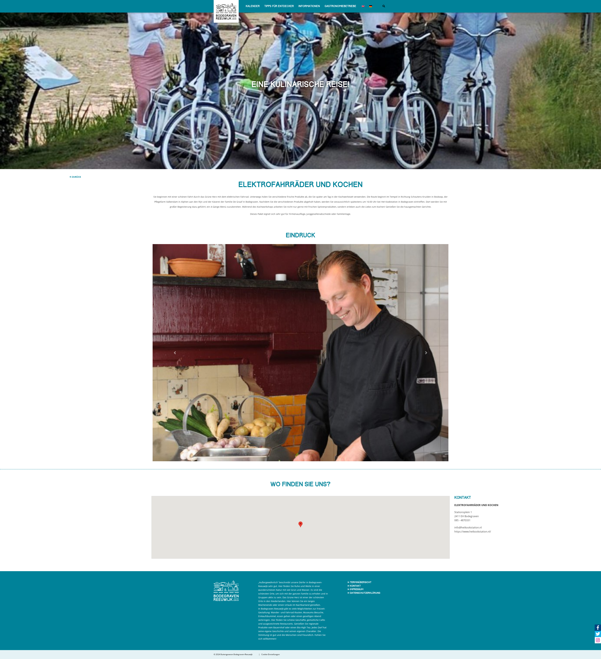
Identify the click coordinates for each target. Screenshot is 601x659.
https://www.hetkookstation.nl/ (472, 531)
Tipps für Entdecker (279, 6)
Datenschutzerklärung (365, 593)
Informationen (309, 6)
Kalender (253, 6)
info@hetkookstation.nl (468, 527)
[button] (175, 352)
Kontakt (355, 585)
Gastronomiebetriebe (340, 6)
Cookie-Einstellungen (270, 654)
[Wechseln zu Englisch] (363, 6)
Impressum (356, 589)
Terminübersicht (360, 582)
